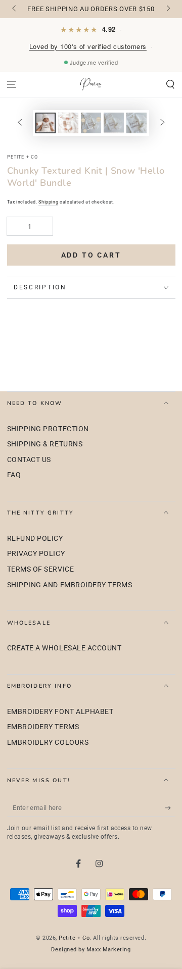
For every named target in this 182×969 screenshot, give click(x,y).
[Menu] (12, 84)
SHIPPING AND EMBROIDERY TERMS (69, 585)
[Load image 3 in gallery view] (91, 123)
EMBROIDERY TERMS (43, 727)
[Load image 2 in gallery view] (68, 123)
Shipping (48, 202)
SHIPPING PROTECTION (48, 429)
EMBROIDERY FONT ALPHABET (60, 711)
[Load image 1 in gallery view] (45, 123)
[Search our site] (170, 84)
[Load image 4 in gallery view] (114, 123)
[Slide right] (167, 9)
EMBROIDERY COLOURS (48, 742)
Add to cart (91, 255)
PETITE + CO (22, 157)
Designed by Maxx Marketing (90, 949)
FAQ (14, 475)
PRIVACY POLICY (36, 553)
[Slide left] (15, 9)
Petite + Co (74, 938)
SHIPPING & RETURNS (45, 444)
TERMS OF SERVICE (40, 569)
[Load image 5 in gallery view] (136, 123)
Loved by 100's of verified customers (88, 46)
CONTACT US (29, 459)
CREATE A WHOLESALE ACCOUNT (64, 648)
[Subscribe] (170, 808)
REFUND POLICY (35, 538)
